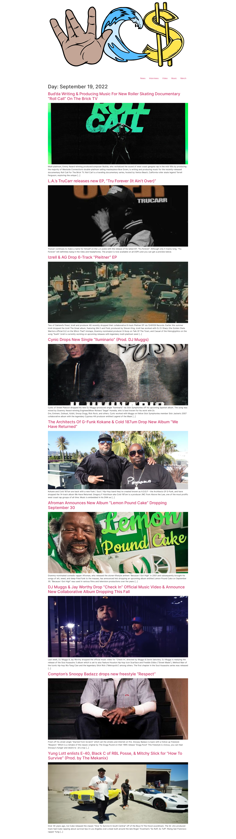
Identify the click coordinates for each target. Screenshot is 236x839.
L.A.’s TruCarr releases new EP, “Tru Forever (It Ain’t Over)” (102, 180)
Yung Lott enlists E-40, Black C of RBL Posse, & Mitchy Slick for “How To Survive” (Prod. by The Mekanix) (115, 755)
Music (174, 78)
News (142, 78)
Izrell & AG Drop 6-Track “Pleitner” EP (82, 257)
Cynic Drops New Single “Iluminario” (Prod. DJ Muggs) (98, 339)
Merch (183, 78)
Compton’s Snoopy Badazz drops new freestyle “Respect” (102, 674)
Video (165, 78)
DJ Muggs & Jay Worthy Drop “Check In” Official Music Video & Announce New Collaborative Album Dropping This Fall (116, 589)
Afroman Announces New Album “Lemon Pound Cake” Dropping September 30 (107, 505)
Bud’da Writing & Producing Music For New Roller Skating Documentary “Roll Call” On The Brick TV (114, 96)
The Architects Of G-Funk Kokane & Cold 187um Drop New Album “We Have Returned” (113, 424)
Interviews (154, 78)
